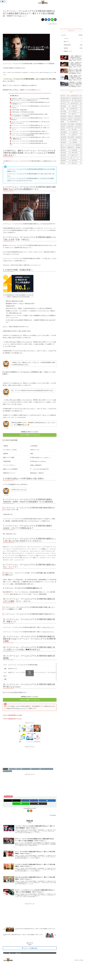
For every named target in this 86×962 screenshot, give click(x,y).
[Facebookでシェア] (46, 19)
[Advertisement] (30, 29)
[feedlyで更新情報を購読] (28, 811)
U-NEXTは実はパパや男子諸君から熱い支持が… (23, 112)
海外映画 (6, 768)
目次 (13, 95)
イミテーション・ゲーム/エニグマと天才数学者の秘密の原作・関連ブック (29, 131)
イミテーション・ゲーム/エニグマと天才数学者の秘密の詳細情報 (27, 141)
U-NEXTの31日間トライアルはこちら (30, 699)
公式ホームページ (49, 72)
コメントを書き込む (31, 948)
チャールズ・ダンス (35, 768)
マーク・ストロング (7, 771)
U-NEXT (18, 768)
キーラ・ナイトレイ (26, 768)
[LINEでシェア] (52, 19)
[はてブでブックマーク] (49, 19)
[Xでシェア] (42, 19)
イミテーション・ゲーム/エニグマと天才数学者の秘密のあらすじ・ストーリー (31, 125)
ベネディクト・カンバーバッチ (47, 768)
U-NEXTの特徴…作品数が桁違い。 (20, 109)
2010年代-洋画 (12, 768)
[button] (55, 19)
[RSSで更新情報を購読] (31, 811)
